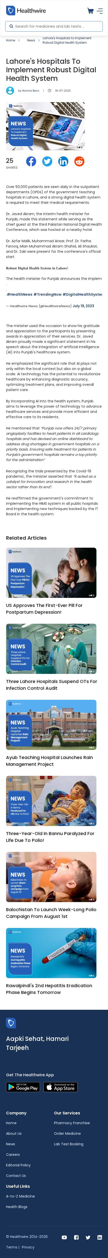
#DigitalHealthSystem (84, 294)
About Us (14, 1133)
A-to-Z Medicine (20, 1196)
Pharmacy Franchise (72, 1122)
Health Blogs (16, 1206)
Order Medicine (67, 1133)
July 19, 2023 (83, 306)
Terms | (12, 1247)
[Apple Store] (60, 1086)
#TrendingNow (47, 294)
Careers (13, 1154)
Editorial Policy (18, 1165)
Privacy (28, 1247)
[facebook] (76, 1237)
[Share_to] (31, 161)
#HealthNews (19, 294)
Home (10, 40)
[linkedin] (99, 1237)
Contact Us (16, 1175)
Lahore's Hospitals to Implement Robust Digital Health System (67, 40)
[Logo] (11, 1022)
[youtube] (64, 1237)
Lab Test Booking (68, 1144)
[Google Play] (23, 1086)
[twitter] (88, 1237)
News (31, 40)
